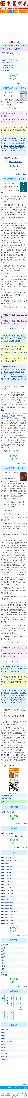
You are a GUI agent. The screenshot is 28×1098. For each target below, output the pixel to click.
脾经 (18, 336)
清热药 (20, 138)
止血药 (6, 145)
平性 (5, 116)
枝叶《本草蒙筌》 (8, 902)
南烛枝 (23, 728)
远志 (18, 757)
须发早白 (21, 679)
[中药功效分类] (14, 80)
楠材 (17, 45)
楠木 (24, 45)
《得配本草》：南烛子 (7, 812)
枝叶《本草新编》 (8, 905)
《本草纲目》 (6, 878)
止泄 (13, 416)
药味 (6, 119)
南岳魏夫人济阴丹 (10, 49)
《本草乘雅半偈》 (8, 866)
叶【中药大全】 (7, 893)
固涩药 (7, 150)
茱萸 (15, 491)
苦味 (18, 119)
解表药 (14, 138)
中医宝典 (5, 11)
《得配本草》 (7, 833)
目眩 (16, 998)
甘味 (13, 119)
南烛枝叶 (5, 416)
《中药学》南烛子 (6, 799)
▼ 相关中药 (17, 83)
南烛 (10, 96)
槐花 (13, 445)
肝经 (15, 338)
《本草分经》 (6, 875)
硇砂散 (24, 49)
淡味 (13, 122)
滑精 (19, 130)
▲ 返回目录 (24, 83)
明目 (23, 346)
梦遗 (16, 130)
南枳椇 (3, 948)
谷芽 (5, 438)
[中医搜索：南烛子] (17, 42)
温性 (22, 113)
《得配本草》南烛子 (7, 68)
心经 (10, 338)
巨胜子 (12, 405)
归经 (6, 336)
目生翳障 (7, 1000)
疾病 (20, 11)
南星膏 (3, 1032)
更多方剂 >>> (5, 1060)
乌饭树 (17, 100)
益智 (19, 442)
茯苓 (10, 397)
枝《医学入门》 (7, 899)
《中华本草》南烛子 (7, 65)
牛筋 (21, 205)
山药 (2, 397)
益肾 (19, 127)
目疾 (3, 998)
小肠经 (11, 340)
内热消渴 (7, 1016)
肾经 (2, 338)
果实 (10, 104)
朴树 (12, 507)
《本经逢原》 (6, 887)
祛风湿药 (6, 141)
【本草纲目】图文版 (8, 860)
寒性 (13, 113)
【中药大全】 (6, 863)
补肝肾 (14, 677)
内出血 (3, 1014)
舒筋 (18, 392)
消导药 (17, 143)
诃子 (22, 440)
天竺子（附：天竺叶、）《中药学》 (13, 836)
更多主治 (12, 1016)
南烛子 (13, 425)
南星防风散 (4, 1029)
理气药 (11, 143)
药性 (6, 113)
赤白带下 (14, 724)
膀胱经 (20, 338)
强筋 (21, 346)
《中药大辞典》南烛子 (7, 62)
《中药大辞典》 (14, 451)
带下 (21, 349)
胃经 (13, 336)
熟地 (2, 402)
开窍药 (20, 148)
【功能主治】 (7, 127)
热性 (18, 113)
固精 (16, 346)
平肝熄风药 (13, 148)
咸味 (5, 122)
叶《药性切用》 (7, 896)
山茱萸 (10, 402)
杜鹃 (10, 100)
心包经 (17, 340)
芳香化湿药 (14, 141)
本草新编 (13, 328)
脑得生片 (4, 1057)
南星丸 (4, 49)
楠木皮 (3, 966)
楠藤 (2, 969)
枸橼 (10, 630)
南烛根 (4, 45)
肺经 (6, 338)
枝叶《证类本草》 (8, 914)
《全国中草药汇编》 (15, 161)
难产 (12, 1005)
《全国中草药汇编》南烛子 (9, 60)
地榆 (22, 445)
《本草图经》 (6, 881)
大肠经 (23, 336)
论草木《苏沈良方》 (8, 921)
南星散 (3, 1035)
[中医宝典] (14, 8)
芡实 (18, 397)
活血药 (11, 145)
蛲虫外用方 (4, 1054)
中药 (11, 11)
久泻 (13, 349)
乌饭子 (17, 514)
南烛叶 (11, 45)
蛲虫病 (21, 1006)
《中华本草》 (13, 766)
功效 (6, 138)
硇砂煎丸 (17, 49)
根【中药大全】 (7, 890)
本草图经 (15, 215)
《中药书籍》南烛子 (7, 53)
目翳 (21, 998)
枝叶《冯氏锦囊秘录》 (9, 911)
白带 (14, 361)
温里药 (6, 143)
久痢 (10, 349)
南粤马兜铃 (4, 945)
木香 (18, 440)
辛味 (22, 119)
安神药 (6, 148)
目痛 (12, 998)
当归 (18, 445)
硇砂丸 (3, 1051)
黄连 (13, 440)
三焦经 (6, 340)
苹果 (17, 295)
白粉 (3, 607)
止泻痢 (6, 679)
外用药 (13, 150)
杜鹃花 (13, 196)
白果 (13, 395)
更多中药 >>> (5, 975)
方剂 (16, 11)
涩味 (9, 122)
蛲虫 (16, 1005)
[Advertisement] (14, 27)
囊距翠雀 (4, 972)
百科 (25, 11)
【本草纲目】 (6, 857)
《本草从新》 (6, 872)
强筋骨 (14, 127)
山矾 (7, 504)
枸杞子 (19, 400)
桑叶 (18, 402)
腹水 (2, 303)
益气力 (20, 352)
